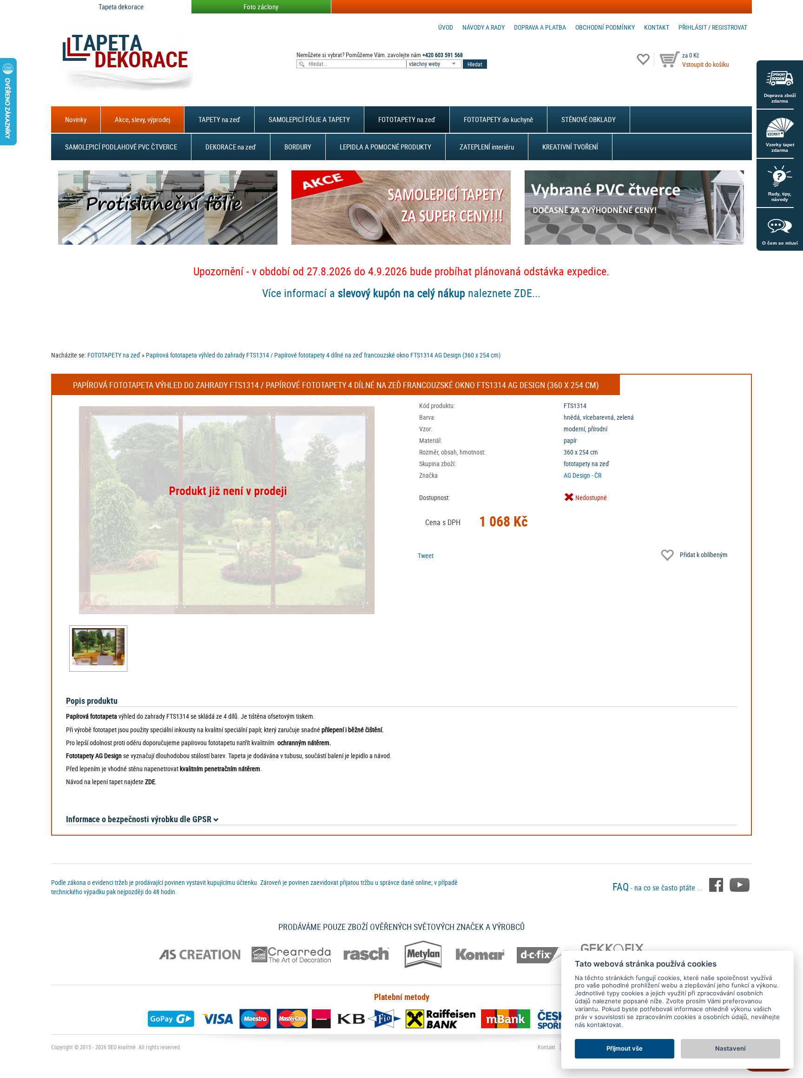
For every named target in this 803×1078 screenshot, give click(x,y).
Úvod (445, 27)
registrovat (729, 27)
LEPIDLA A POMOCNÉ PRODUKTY (385, 146)
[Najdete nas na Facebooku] (717, 884)
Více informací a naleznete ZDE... (401, 293)
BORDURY (297, 146)
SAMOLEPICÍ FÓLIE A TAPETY (309, 119)
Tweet (426, 555)
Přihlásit (692, 27)
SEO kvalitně (122, 1047)
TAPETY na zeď (219, 119)
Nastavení (730, 1048)
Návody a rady (483, 27)
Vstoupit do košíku (705, 64)
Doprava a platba (540, 27)
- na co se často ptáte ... (658, 888)
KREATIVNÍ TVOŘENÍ (570, 146)
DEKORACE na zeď (230, 146)
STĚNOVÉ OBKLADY (588, 119)
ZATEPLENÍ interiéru (487, 146)
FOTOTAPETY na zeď (406, 119)
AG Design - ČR (582, 475)
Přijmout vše (624, 1048)
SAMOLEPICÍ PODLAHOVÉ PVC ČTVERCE (121, 146)
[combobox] (434, 64)
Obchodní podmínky (605, 27)
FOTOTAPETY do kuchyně (498, 119)
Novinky (75, 119)
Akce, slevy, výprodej (142, 119)
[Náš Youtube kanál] (739, 884)
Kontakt (656, 27)
